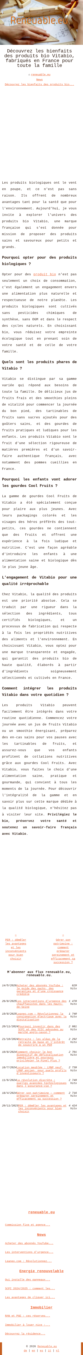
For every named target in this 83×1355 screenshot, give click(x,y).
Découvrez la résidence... (25, 1333)
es (41, 1350)
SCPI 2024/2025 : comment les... (30, 1288)
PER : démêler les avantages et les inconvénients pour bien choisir (15, 949)
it (49, 1350)
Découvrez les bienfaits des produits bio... (39, 84)
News (39, 79)
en (33, 1350)
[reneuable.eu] (41, 22)
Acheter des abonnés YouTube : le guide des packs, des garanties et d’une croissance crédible (40, 990)
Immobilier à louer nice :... (27, 1324)
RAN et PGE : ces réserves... (27, 1315)
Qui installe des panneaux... (27, 1279)
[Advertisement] (41, 130)
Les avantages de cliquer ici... (30, 1297)
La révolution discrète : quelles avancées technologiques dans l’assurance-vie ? (41, 1083)
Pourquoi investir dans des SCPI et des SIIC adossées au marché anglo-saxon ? (40, 1029)
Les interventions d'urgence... (29, 1252)
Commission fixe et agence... (27, 1224)
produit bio (44, 274)
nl (57, 1350)
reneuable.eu (40, 74)
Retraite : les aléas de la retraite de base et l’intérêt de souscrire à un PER (41, 1042)
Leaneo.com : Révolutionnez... (28, 1261)
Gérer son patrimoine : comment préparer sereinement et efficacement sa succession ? (63, 951)
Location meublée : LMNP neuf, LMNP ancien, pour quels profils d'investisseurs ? (41, 1070)
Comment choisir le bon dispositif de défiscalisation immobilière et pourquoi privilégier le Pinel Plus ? (40, 1056)
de (25, 1350)
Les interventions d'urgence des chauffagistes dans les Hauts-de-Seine (41, 1004)
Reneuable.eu (47, 1346)
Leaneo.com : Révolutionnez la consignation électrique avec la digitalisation (41, 1016)
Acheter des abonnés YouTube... (29, 1243)
